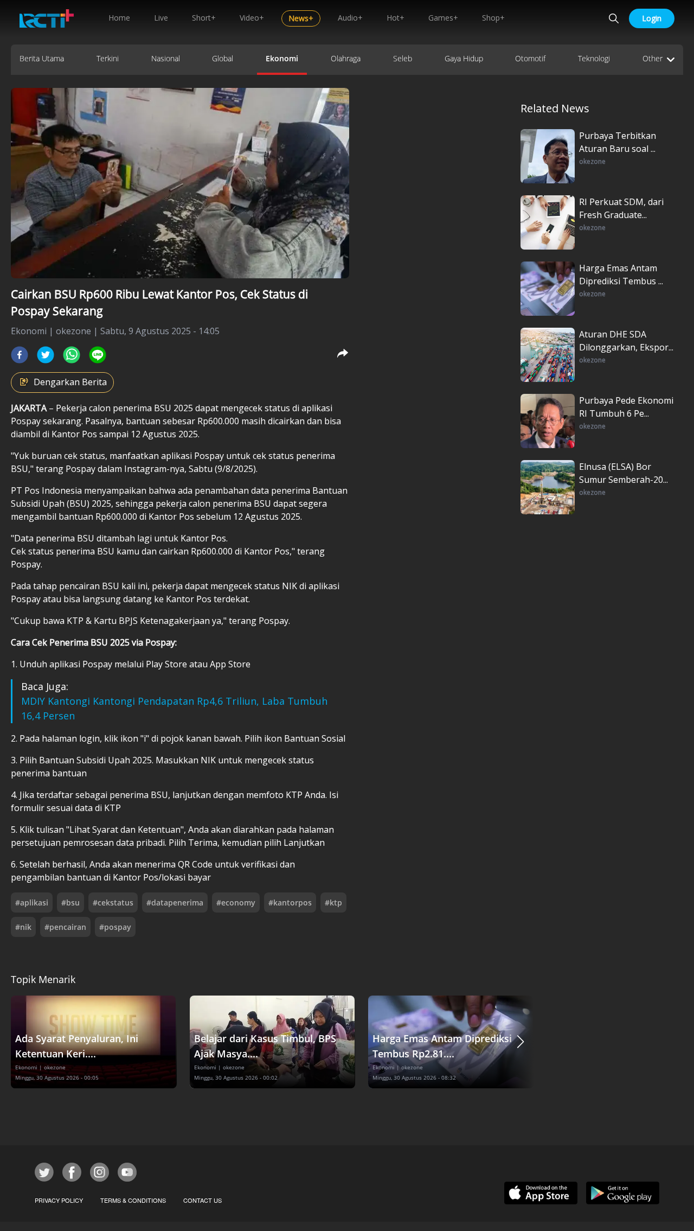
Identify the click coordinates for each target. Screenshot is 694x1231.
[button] (520, 1042)
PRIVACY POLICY (59, 1200)
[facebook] (19, 354)
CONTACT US (202, 1200)
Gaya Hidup (464, 58)
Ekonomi (282, 58)
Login (651, 18)
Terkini (108, 58)
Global (222, 58)
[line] (97, 354)
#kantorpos (290, 902)
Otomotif (530, 58)
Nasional (165, 58)
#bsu (70, 902)
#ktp (333, 902)
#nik (23, 927)
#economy (235, 902)
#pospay (115, 927)
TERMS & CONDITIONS (133, 1200)
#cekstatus (113, 902)
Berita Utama (42, 58)
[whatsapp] (71, 354)
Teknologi (594, 58)
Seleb (402, 58)
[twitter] (45, 354)
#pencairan (65, 927)
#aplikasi (31, 902)
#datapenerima (174, 902)
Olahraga (346, 58)
